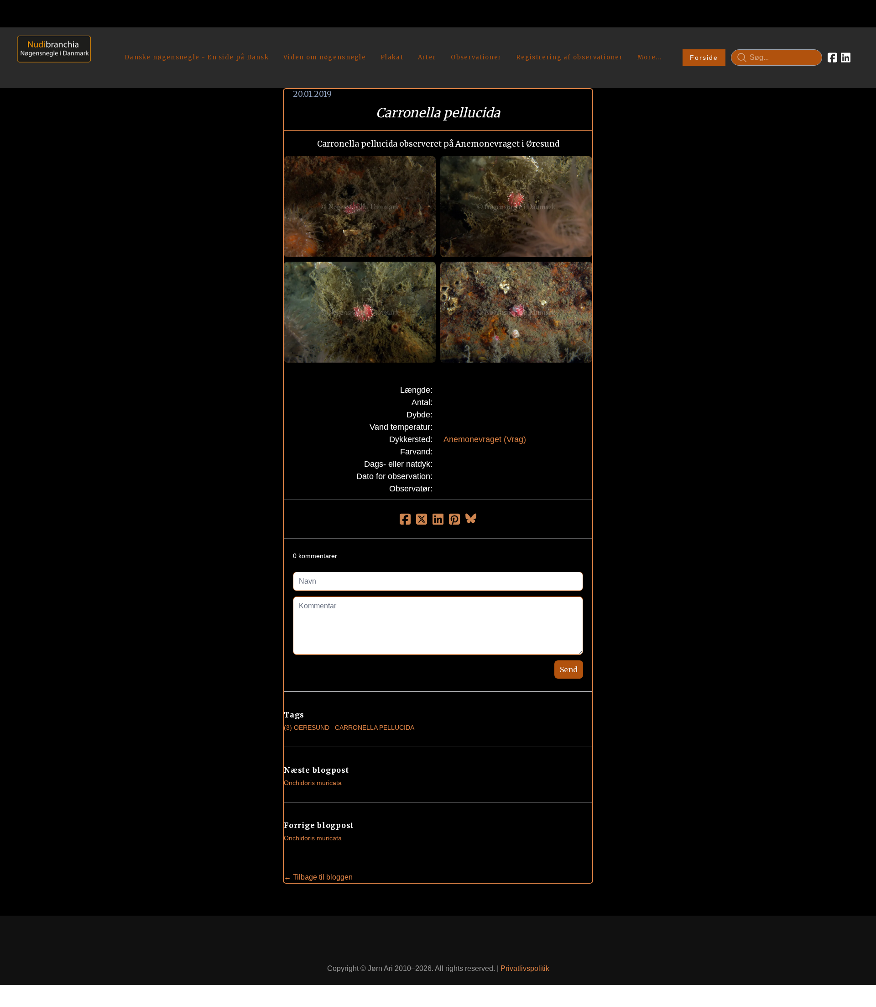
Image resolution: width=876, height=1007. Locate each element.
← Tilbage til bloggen (318, 877)
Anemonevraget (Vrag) (484, 439)
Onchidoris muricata (313, 782)
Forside (704, 57)
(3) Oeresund (306, 727)
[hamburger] (102, 45)
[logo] (51, 57)
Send (569, 669)
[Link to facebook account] (832, 57)
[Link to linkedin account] (845, 57)
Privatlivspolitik (525, 968)
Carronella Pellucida (374, 727)
